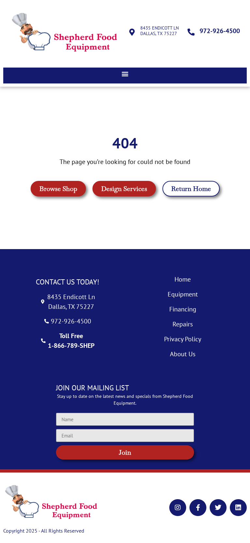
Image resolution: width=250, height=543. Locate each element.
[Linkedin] (238, 507)
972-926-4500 (220, 31)
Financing (182, 309)
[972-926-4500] (191, 32)
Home (182, 279)
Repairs (183, 324)
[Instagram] (177, 507)
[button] (125, 74)
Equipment (183, 294)
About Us (182, 354)
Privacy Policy (182, 339)
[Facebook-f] (197, 507)
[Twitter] (218, 507)
